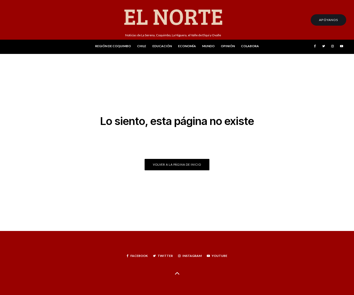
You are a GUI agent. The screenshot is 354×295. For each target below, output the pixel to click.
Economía (187, 46)
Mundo (208, 46)
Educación (162, 46)
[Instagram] (332, 47)
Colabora (250, 46)
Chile (141, 46)
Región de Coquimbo (113, 46)
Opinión (228, 46)
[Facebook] (315, 47)
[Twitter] (323, 47)
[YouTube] (341, 47)
